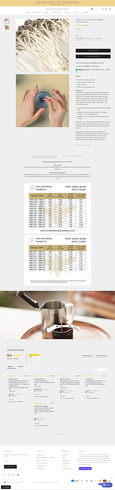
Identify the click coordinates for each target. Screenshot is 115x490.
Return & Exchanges (41, 463)
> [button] (62, 434)
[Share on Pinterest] (86, 145)
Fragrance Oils (57, 12)
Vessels (67, 12)
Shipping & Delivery (41, 460)
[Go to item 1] (6, 21)
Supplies (76, 12)
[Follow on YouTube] (18, 475)
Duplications (65, 463)
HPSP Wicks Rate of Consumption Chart (53, 161)
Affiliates (64, 455)
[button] (93, 66)
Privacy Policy (40, 468)
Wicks (46, 12)
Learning (86, 12)
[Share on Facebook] (81, 145)
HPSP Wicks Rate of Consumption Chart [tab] (44, 156)
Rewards (64, 466)
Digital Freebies (66, 460)
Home (28, 12)
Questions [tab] (21, 366)
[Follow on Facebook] (5, 475)
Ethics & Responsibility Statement (45, 457)
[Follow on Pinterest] (13, 475)
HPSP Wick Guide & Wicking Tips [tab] (73, 156)
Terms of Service (40, 466)
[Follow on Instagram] (9, 475)
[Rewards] (106, 484)
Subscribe (10, 466)
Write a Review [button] (102, 355)
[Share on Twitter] (84, 145)
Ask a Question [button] (88, 355)
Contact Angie (40, 455)
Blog (63, 457)
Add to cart (93, 50)
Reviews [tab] (10, 366)
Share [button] (12, 399)
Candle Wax (37, 12)
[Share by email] (88, 145)
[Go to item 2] (6, 27)
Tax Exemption (66, 468)
